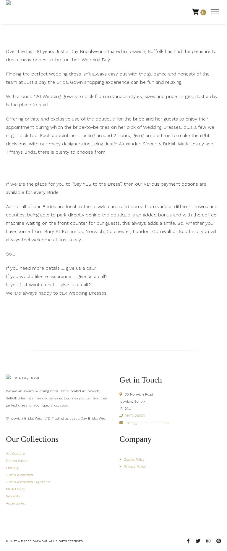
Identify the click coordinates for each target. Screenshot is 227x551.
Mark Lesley (15, 489)
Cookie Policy (134, 459)
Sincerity (13, 496)
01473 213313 (134, 416)
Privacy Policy (135, 467)
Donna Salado (17, 461)
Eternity (12, 468)
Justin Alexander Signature (28, 482)
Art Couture (15, 454)
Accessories (15, 503)
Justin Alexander (19, 475)
